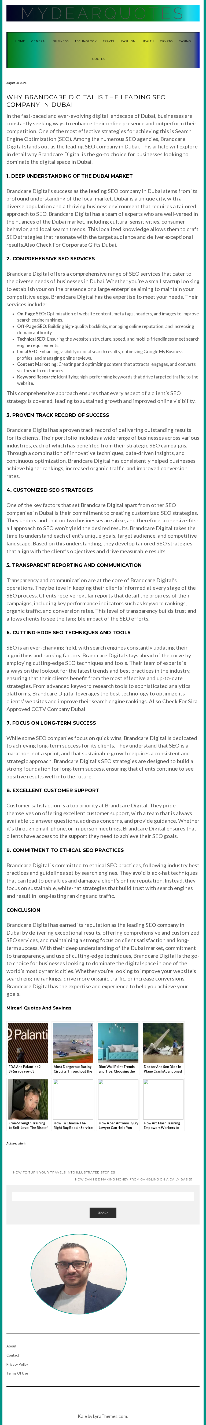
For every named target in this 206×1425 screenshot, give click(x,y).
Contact (12, 1355)
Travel (109, 41)
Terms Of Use (17, 1373)
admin (22, 1143)
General (39, 41)
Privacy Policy (17, 1364)
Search (103, 1212)
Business (61, 41)
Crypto (166, 41)
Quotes (98, 59)
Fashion (128, 41)
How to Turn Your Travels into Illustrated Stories (64, 1172)
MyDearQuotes (103, 13)
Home (20, 41)
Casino (185, 41)
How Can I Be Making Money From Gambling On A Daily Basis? (134, 1179)
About (11, 1346)
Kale (82, 1416)
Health (148, 41)
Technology (86, 41)
